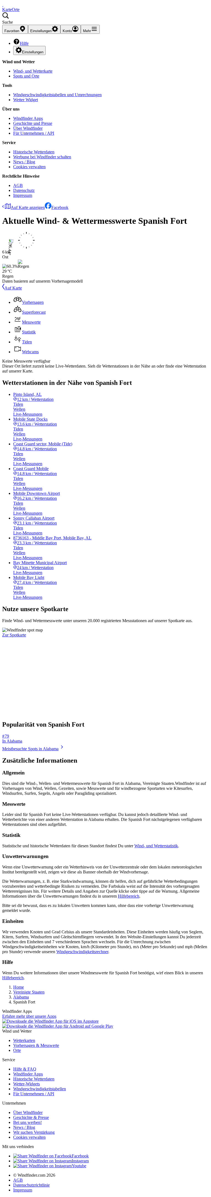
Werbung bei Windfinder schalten (42, 157)
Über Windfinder (28, 128)
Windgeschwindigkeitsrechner (82, 951)
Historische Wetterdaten (33, 152)
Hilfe (24, 43)
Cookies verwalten (29, 166)
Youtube (79, 1165)
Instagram (80, 1161)
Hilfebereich (128, 896)
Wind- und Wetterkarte (32, 71)
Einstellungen (32, 52)
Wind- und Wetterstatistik (156, 845)
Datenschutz (24, 190)
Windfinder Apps (28, 118)
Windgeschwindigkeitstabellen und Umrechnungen (57, 94)
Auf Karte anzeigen (28, 207)
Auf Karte (13, 288)
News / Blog (24, 161)
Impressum (22, 195)
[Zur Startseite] (2, 4)
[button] (105, 18)
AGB (18, 185)
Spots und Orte (26, 76)
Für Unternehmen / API (33, 133)
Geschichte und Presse (32, 123)
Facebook (59, 207)
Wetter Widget (25, 99)
